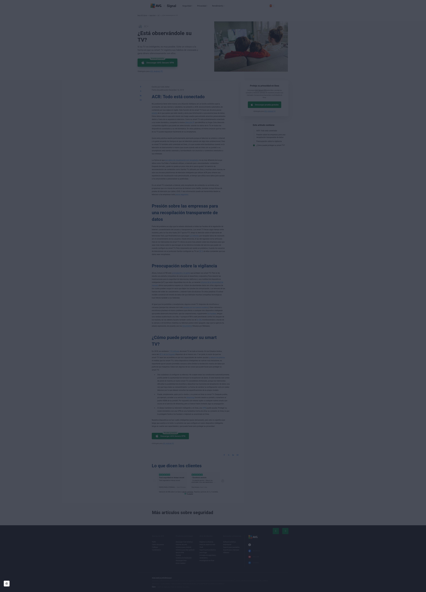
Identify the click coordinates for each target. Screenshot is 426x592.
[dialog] (213, 296)
